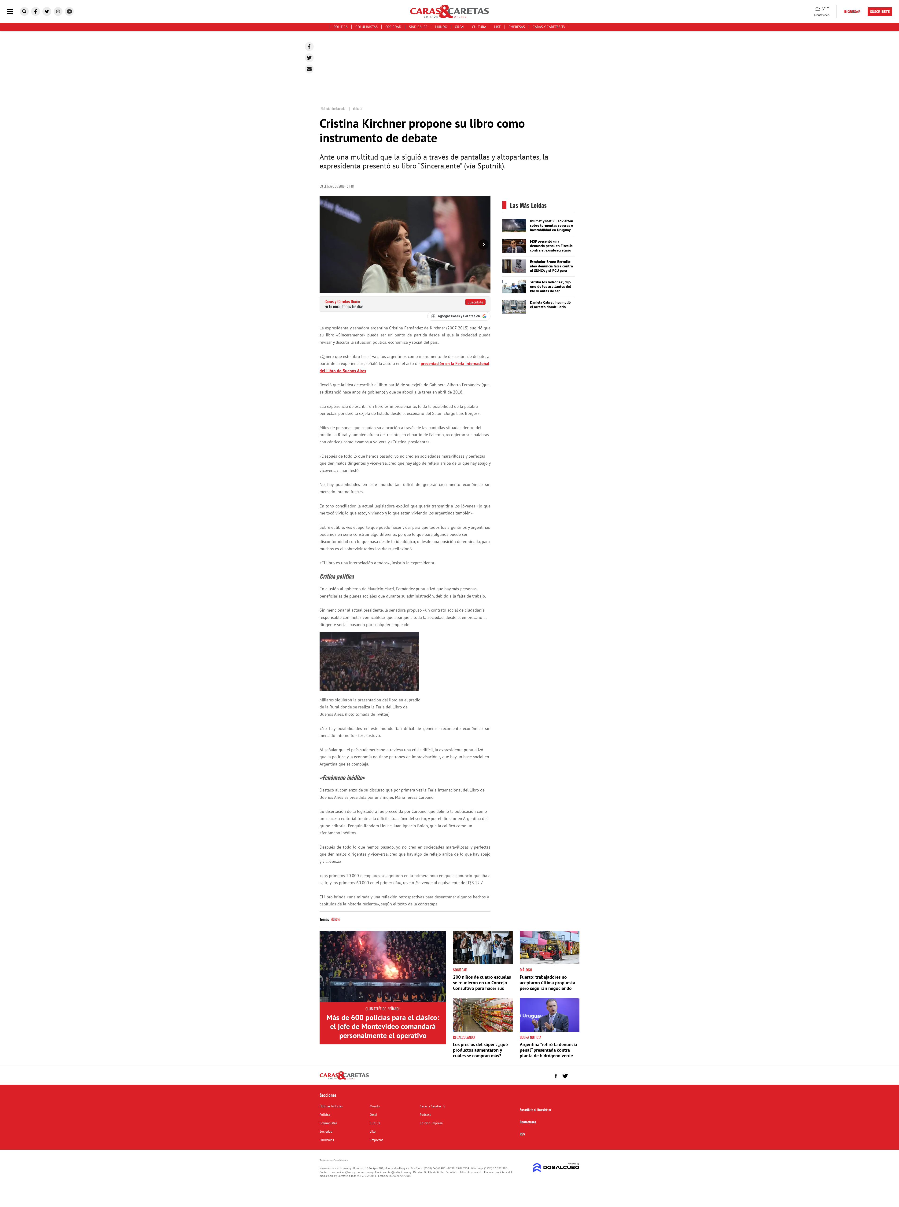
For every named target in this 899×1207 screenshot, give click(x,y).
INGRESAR (852, 11)
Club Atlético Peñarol (382, 1008)
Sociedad (393, 27)
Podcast (425, 1114)
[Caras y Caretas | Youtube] (69, 11)
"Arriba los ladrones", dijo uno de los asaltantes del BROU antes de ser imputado (550, 289)
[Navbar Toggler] (13, 11)
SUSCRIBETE (880, 11)
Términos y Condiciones (334, 1160)
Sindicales (418, 27)
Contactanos (528, 1121)
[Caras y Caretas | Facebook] (35, 11)
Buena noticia (530, 1037)
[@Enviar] (309, 69)
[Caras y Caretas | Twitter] (46, 11)
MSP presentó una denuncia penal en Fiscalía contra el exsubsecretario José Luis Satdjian (551, 248)
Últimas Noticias (331, 1106)
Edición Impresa (431, 1123)
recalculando (464, 1037)
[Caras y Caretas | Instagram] (58, 11)
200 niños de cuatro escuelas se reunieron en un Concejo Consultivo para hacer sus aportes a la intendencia (482, 985)
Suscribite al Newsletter (535, 1109)
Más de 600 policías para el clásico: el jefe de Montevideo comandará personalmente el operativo (382, 1026)
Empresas (516, 27)
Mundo (441, 27)
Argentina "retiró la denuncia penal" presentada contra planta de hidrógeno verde (548, 1050)
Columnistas (366, 27)
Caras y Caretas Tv (549, 27)
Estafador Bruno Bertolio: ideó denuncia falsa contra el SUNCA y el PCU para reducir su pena (551, 268)
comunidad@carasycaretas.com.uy (352, 1172)
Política (341, 27)
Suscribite (475, 302)
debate (335, 919)
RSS (522, 1133)
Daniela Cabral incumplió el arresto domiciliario (550, 304)
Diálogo (526, 970)
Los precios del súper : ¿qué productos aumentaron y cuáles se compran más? (480, 1050)
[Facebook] (309, 46)
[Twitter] (309, 57)
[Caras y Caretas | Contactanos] (574, 1075)
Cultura (479, 27)
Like (497, 27)
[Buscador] (24, 11)
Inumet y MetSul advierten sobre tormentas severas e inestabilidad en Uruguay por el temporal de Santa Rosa (551, 230)
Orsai (459, 27)
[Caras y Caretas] (344, 1079)
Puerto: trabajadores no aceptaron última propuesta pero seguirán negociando (547, 982)
